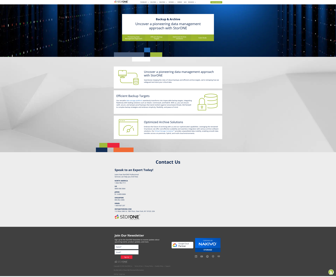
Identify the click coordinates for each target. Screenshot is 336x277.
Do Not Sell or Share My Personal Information (129, 270)
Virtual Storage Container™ (165, 131)
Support (167, 266)
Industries (162, 2)
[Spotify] (207, 256)
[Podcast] (213, 256)
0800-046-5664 (120, 189)
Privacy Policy (149, 266)
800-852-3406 (119, 200)
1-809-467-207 (120, 205)
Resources (191, 2)
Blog (185, 2)
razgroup (122, 274)
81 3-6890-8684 (120, 194)
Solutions (153, 2)
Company (179, 2)
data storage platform (134, 100)
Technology (143, 2)
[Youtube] (201, 256)
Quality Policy (159, 266)
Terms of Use (139, 266)
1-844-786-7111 (120, 183)
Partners (171, 2)
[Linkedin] (196, 256)
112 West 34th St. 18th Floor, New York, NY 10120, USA (135, 211)
